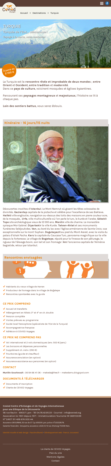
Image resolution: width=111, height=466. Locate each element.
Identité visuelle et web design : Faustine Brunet (23, 432)
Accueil (24, 13)
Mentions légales (55, 456)
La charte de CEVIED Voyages (55, 449)
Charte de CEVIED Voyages (19, 387)
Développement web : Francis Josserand (61, 432)
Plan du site (55, 453)
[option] (55, 43)
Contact (55, 460)
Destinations (39, 13)
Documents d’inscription (19, 383)
